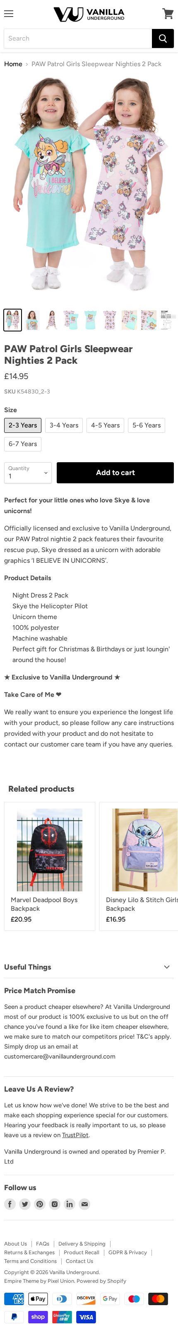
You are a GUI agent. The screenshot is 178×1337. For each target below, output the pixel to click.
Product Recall (81, 1252)
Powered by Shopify (101, 1281)
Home (13, 64)
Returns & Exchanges (29, 1252)
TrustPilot (75, 1135)
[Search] (163, 38)
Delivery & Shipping (82, 1244)
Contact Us (79, 1261)
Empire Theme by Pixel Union (39, 1281)
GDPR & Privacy (127, 1252)
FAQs (42, 1244)
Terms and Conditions (30, 1261)
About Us (15, 1244)
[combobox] (78, 38)
